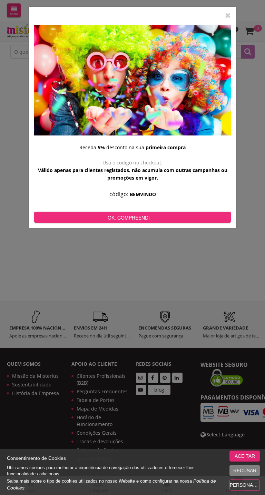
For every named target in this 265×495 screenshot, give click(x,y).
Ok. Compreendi (129, 217)
